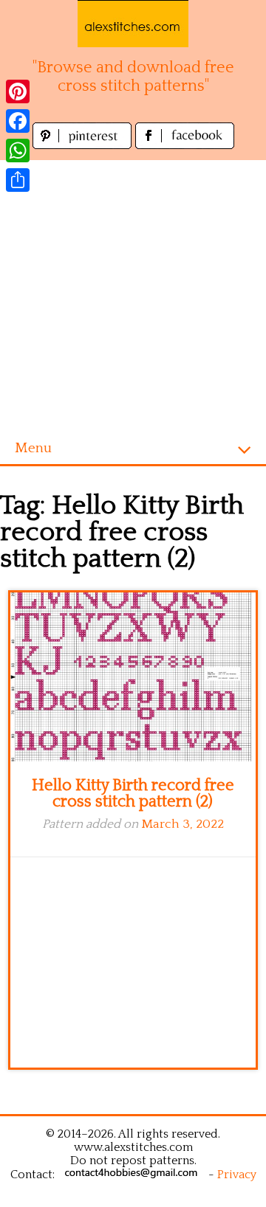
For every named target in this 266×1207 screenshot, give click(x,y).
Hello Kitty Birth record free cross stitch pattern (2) (133, 793)
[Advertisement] (133, 293)
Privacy (236, 1174)
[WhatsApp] (18, 150)
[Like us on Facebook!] (184, 145)
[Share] (18, 180)
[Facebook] (18, 121)
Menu (33, 448)
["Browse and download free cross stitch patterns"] (133, 23)
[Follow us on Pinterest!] (84, 145)
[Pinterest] (18, 91)
